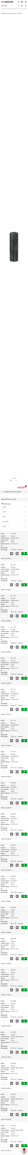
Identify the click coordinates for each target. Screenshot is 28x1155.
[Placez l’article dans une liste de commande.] (17, 553)
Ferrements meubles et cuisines (14, 8)
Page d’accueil (4, 8)
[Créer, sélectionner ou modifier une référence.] (11, 553)
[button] (24, 1150)
